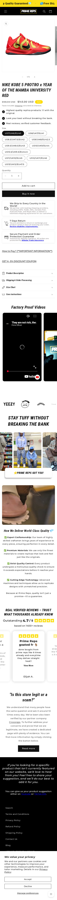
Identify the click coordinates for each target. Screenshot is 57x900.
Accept (28, 879)
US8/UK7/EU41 (36, 133)
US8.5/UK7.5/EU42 (15, 139)
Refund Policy (13, 826)
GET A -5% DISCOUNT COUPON (19, 261)
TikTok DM (40, 794)
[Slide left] (22, 77)
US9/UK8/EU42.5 (41, 139)
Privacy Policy (13, 820)
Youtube (26, 794)
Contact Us (11, 839)
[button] (5, 11)
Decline (28, 886)
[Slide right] (35, 77)
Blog (8, 845)
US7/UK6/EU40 (13, 133)
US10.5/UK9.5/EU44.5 (16, 152)
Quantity (6, 170)
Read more (28, 748)
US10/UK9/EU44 (40, 145)
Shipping (18, 106)
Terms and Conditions (17, 814)
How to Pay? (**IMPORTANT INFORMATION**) (27, 251)
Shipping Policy (14, 833)
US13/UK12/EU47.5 (14, 164)
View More (28, 665)
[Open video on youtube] (37, 377)
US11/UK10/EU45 (13, 158)
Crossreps (14, 722)
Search (9, 808)
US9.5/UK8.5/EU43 (15, 145)
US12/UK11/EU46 (38, 158)
